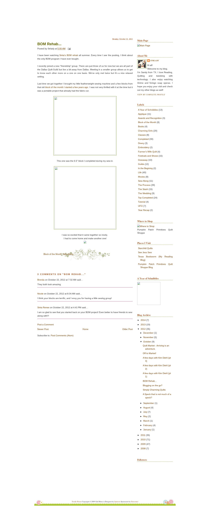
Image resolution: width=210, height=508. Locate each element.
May (145, 416)
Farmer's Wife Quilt (147, 151)
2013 (143, 324)
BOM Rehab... (49, 44)
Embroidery (143, 147)
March (146, 421)
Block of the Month (53, 254)
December (148, 333)
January (147, 429)
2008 (143, 448)
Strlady (154, 60)
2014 (143, 320)
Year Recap (143, 210)
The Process (144, 185)
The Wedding (144, 193)
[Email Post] (68, 49)
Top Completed (145, 197)
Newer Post (43, 329)
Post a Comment (45, 324)
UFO (140, 206)
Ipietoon (117, 501)
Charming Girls (145, 130)
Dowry (141, 143)
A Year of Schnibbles (148, 110)
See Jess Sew (145, 252)
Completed (143, 139)
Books (141, 126)
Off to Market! (149, 353)
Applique (142, 114)
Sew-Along (68, 254)
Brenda (40, 280)
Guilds (141, 164)
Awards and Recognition (150, 118)
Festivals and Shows (148, 156)
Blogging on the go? (152, 385)
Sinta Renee (43, 307)
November (148, 337)
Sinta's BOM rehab (68, 55)
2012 (143, 329)
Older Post (127, 329)
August (147, 407)
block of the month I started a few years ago (66, 87)
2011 (143, 435)
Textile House (76, 501)
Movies (141, 176)
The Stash (143, 189)
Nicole (40, 293)
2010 (143, 439)
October (147, 341)
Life (140, 172)
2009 (143, 444)
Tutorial (141, 202)
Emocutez (134, 501)
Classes (142, 135)
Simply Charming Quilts (154, 389)
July (145, 412)
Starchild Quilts (145, 248)
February (148, 425)
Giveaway (143, 160)
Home (85, 329)
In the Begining (145, 168)
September (149, 403)
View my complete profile (151, 94)
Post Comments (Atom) (62, 335)
